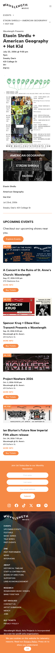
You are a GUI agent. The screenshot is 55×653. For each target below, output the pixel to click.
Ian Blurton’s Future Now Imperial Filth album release (25, 433)
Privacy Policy (11, 624)
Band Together (11, 594)
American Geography (27, 155)
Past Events (10, 542)
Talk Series (9, 539)
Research (8, 588)
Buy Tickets (11, 290)
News (6, 555)
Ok (27, 649)
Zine (6, 549)
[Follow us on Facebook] (16, 505)
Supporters (9, 578)
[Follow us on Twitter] (31, 505)
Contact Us (9, 604)
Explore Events (13, 239)
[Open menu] (50, 6)
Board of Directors (14, 575)
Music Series (10, 536)
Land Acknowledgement (16, 582)
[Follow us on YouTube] (38, 505)
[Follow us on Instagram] (9, 505)
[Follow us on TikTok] (24, 505)
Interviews (9, 559)
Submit (27, 496)
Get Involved (10, 601)
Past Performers (12, 552)
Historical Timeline (13, 568)
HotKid (27, 176)
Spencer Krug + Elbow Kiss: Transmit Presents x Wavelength (24, 325)
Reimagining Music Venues (17, 591)
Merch (7, 611)
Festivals (8, 533)
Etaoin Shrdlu (27, 165)
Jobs (6, 614)
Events (7, 15)
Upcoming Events (12, 529)
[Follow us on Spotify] (46, 505)
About (7, 565)
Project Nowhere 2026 (18, 379)
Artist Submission (12, 607)
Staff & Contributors (14, 572)
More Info (8, 285)
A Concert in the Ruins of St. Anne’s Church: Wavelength (27, 272)
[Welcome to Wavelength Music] (16, 6)
